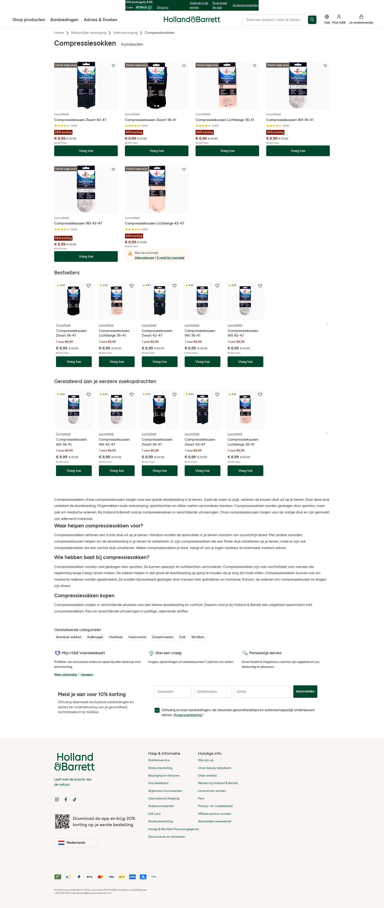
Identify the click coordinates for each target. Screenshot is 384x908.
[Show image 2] (158, 106)
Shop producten (28, 19)
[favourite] (88, 285)
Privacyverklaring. (188, 715)
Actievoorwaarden (246, 5)
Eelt (182, 637)
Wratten (197, 637)
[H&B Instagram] (57, 799)
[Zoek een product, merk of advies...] (313, 19)
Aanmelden (305, 691)
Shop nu (162, 7)
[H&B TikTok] (74, 799)
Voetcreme (137, 637)
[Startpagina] (192, 19)
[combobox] (275, 19)
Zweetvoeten (163, 637)
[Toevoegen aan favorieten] (113, 65)
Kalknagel (95, 637)
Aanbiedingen (64, 19)
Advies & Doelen (100, 19)
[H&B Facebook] (65, 799)
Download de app (219, 5)
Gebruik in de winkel (199, 5)
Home (59, 32)
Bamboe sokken (69, 637)
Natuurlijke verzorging (88, 32)
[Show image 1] (155, 106)
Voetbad (115, 637)
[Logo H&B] (192, 21)
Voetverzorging (125, 32)
